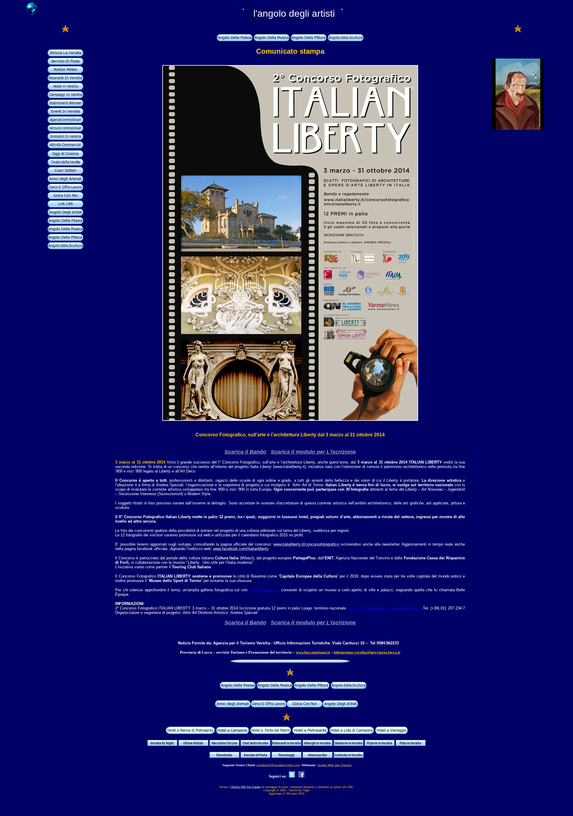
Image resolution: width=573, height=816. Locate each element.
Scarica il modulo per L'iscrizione (313, 452)
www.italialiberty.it (264, 590)
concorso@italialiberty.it (368, 608)
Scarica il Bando (245, 452)
